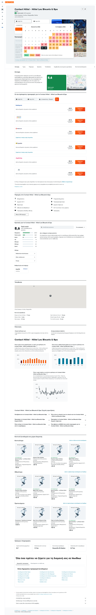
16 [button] (45, 41)
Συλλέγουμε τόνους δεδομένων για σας (26, 600)
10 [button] (25, 41)
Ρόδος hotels (64, 579)
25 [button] (28, 48)
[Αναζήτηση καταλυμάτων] (2, 9)
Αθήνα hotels (65, 578)
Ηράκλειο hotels (43, 579)
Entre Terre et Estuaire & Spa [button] (39, 520)
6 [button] (35, 37)
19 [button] (32, 44)
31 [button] (25, 51)
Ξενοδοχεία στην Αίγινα (67, 576)
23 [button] (45, 44)
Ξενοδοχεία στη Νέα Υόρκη (24, 572)
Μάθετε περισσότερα (67, 181)
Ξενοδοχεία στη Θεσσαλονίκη (69, 572)
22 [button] (42, 44)
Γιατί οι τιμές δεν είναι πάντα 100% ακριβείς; (27, 603)
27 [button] (35, 48)
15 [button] (42, 41)
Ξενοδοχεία (24, 610)
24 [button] (25, 48)
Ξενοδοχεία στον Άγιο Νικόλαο (47, 572)
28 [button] (39, 48)
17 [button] (25, 44)
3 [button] (25, 37)
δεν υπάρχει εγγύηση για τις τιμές (45, 594)
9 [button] (45, 37)
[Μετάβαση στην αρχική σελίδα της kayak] (9, 2)
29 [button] (42, 48)
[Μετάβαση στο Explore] (2, 16)
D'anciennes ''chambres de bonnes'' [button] (23, 520)
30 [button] (45, 48)
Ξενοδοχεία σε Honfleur (67, 610)
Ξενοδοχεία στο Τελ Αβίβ (23, 578)
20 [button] (35, 44)
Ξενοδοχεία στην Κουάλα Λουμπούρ (48, 576)
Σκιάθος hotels (43, 581)
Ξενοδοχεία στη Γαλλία (44, 610)
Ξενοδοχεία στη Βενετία (23, 574)
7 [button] (50, 37)
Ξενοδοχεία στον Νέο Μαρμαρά (47, 574)
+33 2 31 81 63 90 (19, 17)
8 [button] (42, 37)
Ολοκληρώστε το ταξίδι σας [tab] (37, 563)
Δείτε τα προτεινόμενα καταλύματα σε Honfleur (74, 503)
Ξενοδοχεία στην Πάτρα (67, 574)
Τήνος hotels (20, 581)
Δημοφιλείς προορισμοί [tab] (22, 563)
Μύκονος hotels (21, 579)
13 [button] (35, 41)
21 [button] (38, 44)
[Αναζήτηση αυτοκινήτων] (2, 12)
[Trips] (2, 23)
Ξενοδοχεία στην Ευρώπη (33, 610)
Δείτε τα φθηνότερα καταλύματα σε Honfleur (75, 471)
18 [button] (28, 44)
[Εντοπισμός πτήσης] (2, 19)
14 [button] (38, 41)
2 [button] (45, 34)
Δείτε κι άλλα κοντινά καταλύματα (77, 440)
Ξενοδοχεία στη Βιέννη (45, 578)
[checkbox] (22, 270)
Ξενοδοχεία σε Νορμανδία (56, 610)
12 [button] (32, 41)
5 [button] (32, 37)
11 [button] (28, 41)
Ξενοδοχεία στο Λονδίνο (23, 576)
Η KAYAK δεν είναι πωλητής (23, 598)
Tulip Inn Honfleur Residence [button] (57, 520)
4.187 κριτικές (27, 13)
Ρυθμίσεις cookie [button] (18, 186)
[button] (2, 2)
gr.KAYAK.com (17, 610)
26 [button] (32, 48)
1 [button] (42, 34)
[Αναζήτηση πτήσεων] (2, 6)
